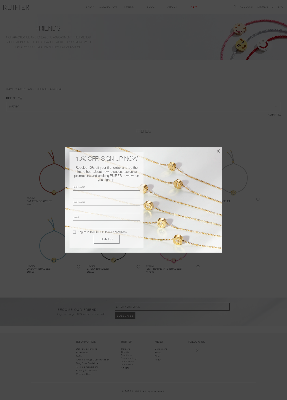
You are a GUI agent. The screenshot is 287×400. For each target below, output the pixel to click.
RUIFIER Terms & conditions (110, 232)
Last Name (79, 202)
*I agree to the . (102, 232)
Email (76, 217)
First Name (79, 187)
